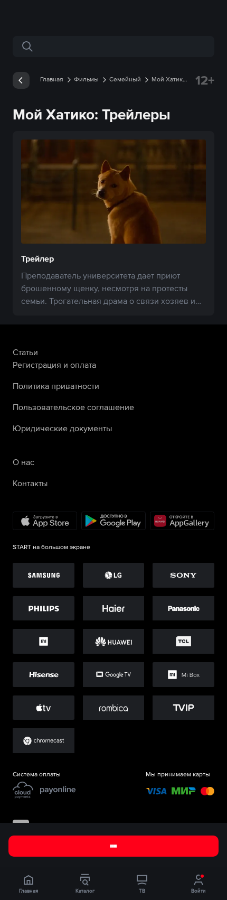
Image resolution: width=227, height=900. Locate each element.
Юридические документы (62, 428)
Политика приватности (56, 386)
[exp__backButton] (21, 80)
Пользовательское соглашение (73, 407)
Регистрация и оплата (54, 364)
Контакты (30, 483)
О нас (23, 462)
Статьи (25, 352)
